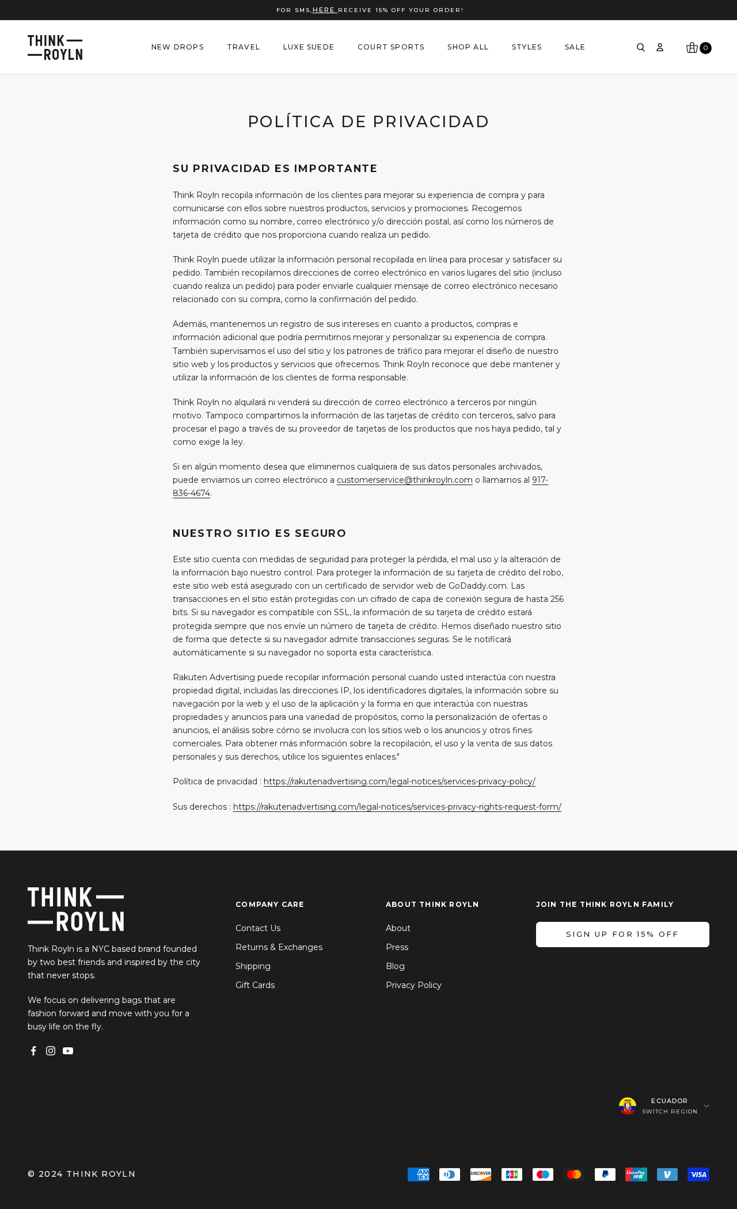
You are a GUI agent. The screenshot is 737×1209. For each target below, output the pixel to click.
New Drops (177, 47)
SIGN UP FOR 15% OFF (622, 934)
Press (397, 947)
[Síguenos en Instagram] (50, 1051)
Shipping (253, 966)
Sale (575, 47)
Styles (527, 47)
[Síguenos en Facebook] (33, 1051)
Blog (395, 966)
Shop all (468, 47)
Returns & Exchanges (278, 947)
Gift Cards (255, 985)
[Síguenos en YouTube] (68, 1051)
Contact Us (257, 928)
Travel (243, 47)
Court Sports (391, 47)
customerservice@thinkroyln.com (405, 480)
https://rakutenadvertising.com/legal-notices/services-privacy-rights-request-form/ (397, 807)
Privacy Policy (414, 985)
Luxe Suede (309, 47)
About (398, 928)
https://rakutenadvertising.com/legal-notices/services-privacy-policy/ (399, 781)
